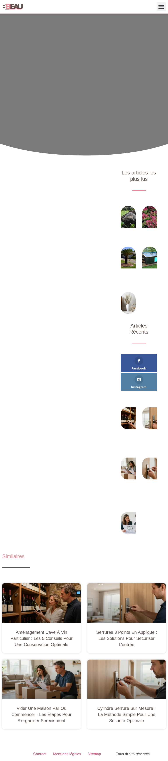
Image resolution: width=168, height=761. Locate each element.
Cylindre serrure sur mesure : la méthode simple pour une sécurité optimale (126, 714)
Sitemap (94, 754)
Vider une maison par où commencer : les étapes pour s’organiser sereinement (41, 714)
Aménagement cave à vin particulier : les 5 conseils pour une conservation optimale (41, 638)
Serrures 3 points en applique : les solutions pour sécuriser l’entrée (126, 638)
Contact (40, 754)
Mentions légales (67, 754)
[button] (161, 6)
